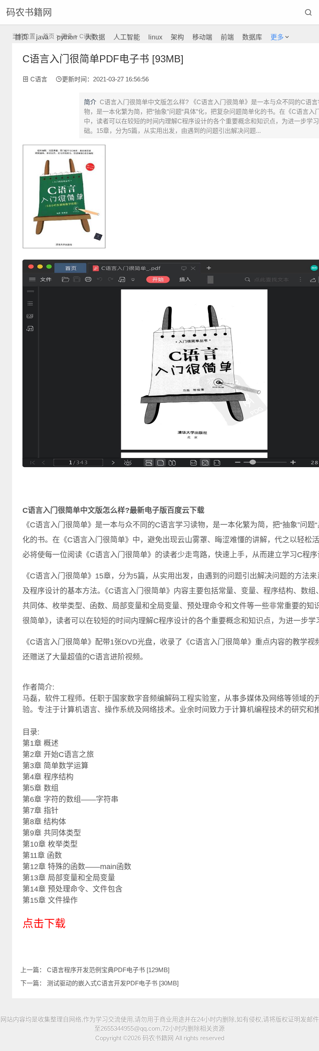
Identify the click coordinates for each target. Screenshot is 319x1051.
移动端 (202, 37)
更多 (277, 37)
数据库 (252, 37)
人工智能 (126, 37)
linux (155, 37)
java (42, 37)
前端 (227, 37)
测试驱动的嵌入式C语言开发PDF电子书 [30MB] (113, 983)
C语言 (38, 79)
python (67, 37)
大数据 (95, 37)
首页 (21, 37)
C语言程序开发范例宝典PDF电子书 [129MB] (108, 969)
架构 (177, 37)
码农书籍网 (29, 12)
